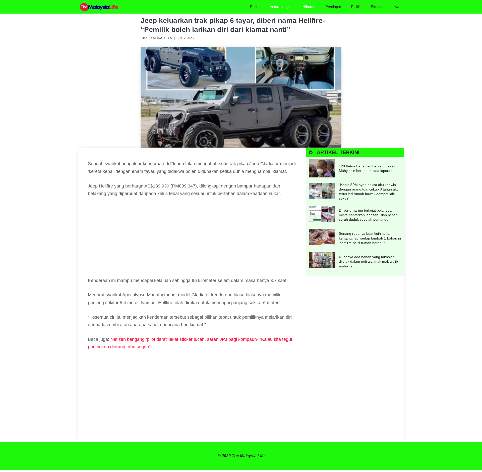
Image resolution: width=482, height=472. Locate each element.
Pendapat (333, 7)
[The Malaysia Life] (99, 7)
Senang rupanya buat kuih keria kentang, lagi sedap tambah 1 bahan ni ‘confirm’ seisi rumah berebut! (370, 238)
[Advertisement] (192, 239)
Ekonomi (378, 7)
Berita (255, 7)
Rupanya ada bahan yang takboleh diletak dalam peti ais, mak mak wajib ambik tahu (368, 261)
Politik (356, 7)
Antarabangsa (281, 7)
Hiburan (309, 7)
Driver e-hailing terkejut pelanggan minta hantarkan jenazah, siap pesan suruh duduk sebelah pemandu (368, 214)
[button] (397, 7)
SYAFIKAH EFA (160, 38)
